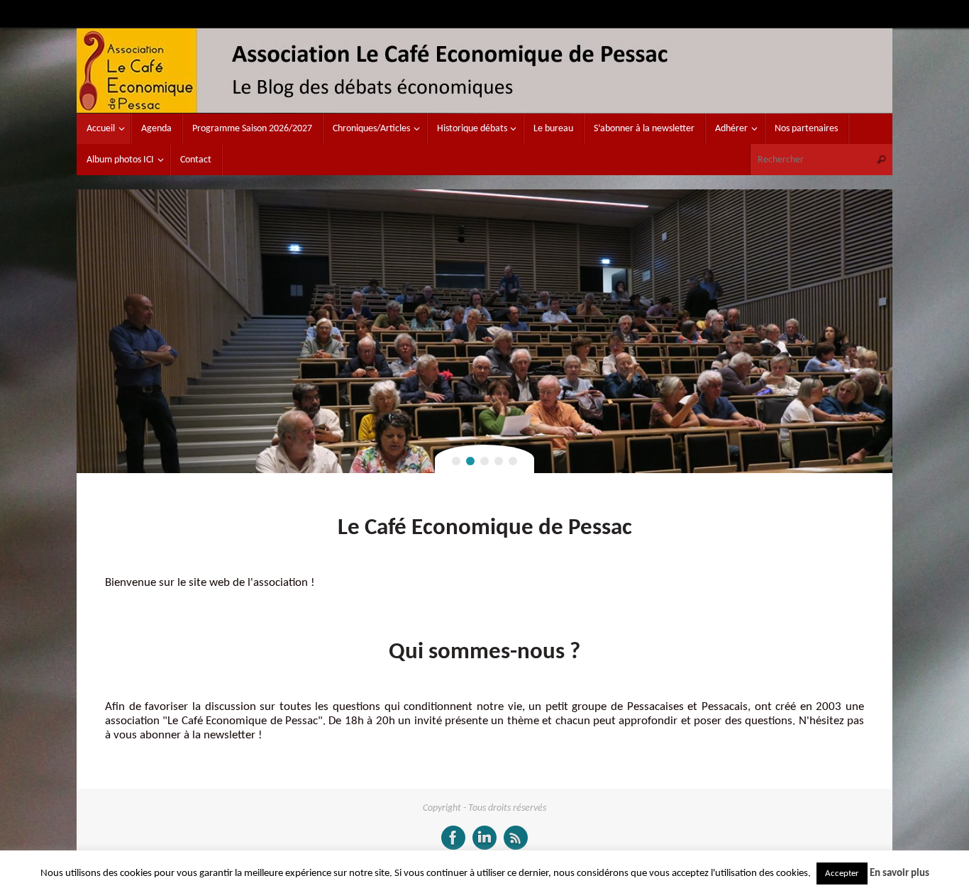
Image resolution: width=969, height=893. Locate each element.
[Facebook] (453, 838)
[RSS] (516, 838)
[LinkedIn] (484, 838)
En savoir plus (899, 873)
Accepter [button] (842, 873)
